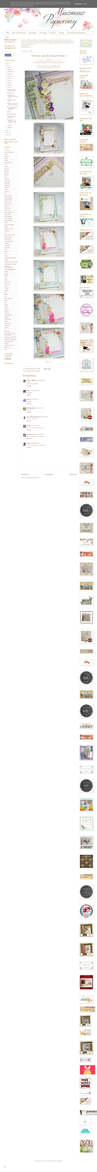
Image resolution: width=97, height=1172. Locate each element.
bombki (6, 160)
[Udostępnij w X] (48, 369)
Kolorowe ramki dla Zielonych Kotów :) (11, 90)
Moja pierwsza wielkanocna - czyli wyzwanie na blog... (11, 121)
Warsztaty (52, 33)
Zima (6, 349)
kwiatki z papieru (8, 237)
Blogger (60, 1161)
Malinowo (9, 111)
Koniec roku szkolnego (9, 224)
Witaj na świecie (8, 323)
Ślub (5, 296)
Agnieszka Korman (31, 434)
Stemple (6, 294)
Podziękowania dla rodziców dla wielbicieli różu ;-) (12, 96)
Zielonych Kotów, (56, 66)
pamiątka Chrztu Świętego (10, 258)
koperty (6, 226)
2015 (7, 130)
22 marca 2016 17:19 (35, 399)
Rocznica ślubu (7, 282)
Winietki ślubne (8, 319)
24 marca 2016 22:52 (43, 417)
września (9, 74)
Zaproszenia (33, 33)
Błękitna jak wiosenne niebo (11, 100)
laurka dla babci (8, 239)
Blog (7, 33)
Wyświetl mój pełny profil (10, 42)
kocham (6, 222)
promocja (6, 273)
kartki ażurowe (8, 202)
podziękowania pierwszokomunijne (8, 266)
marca (9, 87)
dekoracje (6, 171)
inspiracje (29, 371)
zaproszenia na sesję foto (10, 337)
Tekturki (61, 33)
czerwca (9, 80)
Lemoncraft (7, 245)
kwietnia (9, 85)
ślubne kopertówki (8, 298)
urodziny (6, 309)
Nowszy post (25, 474)
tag (5, 302)
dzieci (6, 177)
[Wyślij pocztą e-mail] (44, 369)
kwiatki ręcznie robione (9, 235)
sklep (6, 292)
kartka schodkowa (8, 199)
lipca (9, 78)
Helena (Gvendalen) (30, 408)
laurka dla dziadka (8, 241)
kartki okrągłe (7, 214)
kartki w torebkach (9, 220)
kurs (6, 233)
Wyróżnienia (7, 325)
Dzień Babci (7, 179)
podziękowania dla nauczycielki (11, 262)
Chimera (28, 443)
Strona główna (49, 474)
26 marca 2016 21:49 (35, 425)
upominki (6, 306)
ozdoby (6, 255)
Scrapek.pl (7, 288)
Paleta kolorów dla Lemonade (11, 117)
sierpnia (9, 76)
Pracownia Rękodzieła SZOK (10, 269)
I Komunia (7, 187)
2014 (7, 132)
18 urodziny (7, 150)
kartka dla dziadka (8, 197)
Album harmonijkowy (9, 152)
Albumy (6, 154)
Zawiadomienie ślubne (9, 341)
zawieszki (7, 343)
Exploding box (7, 185)
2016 (7, 65)
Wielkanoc (7, 317)
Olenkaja (28, 425)
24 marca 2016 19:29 (39, 408)
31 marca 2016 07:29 (39, 434)
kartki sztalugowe (8, 216)
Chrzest (6, 166)
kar (5, 193)
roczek (6, 280)
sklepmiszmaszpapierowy (11, 40)
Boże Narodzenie (8, 162)
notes (6, 253)
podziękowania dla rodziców (10, 264)
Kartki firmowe (8, 208)
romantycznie (7, 284)
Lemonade (7, 243)
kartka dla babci (8, 195)
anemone (6, 156)
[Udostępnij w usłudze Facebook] (49, 369)
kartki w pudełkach (8, 218)
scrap (6, 286)
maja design (7, 247)
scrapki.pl (6, 290)
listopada (10, 69)
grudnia (9, 67)
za (5, 329)
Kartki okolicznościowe (19, 33)
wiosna (6, 321)
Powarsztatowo (10, 93)
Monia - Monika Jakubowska (33, 417)
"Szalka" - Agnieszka (31, 380)
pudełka (6, 275)
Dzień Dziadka (7, 181)
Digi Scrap (7, 173)
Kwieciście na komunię (11, 114)
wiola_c (28, 390)
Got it (85, 4)
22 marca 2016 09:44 (40, 380)
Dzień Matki (7, 183)
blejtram (6, 158)
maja (9, 83)
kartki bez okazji (8, 204)
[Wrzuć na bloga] (46, 369)
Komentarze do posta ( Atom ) (32, 477)
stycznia (9, 127)
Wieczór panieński (8, 315)
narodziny (7, 251)
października (10, 71)
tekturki (6, 304)
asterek (28, 399)
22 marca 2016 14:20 (35, 390)
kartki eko (7, 206)
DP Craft (6, 175)
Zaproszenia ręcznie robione (10, 339)
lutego (9, 125)
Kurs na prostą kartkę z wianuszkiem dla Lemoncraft (12, 108)
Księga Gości (7, 231)
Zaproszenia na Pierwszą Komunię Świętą (10, 334)
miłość (6, 249)
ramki (33, 371)
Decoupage (43, 33)
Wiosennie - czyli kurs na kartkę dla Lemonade (12, 104)
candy (6, 164)
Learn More (78, 4)
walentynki (7, 311)
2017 (7, 63)
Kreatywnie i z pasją (9, 229)
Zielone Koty (37, 371)
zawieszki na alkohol (9, 345)
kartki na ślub (7, 210)
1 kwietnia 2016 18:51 (35, 443)
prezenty (6, 271)
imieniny (6, 189)
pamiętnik (6, 260)
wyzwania (7, 327)
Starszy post (73, 474)
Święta (6, 300)
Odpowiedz (29, 386)
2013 (7, 135)
